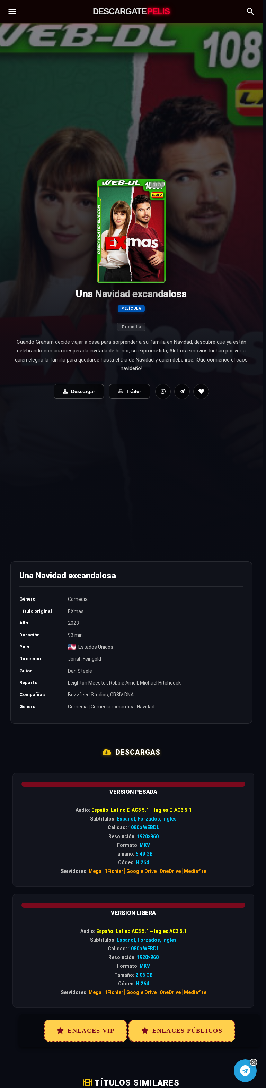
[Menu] (12, 11)
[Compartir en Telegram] (182, 391)
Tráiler (133, 391)
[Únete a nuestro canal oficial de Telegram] (245, 1070)
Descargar (83, 391)
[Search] (250, 11)
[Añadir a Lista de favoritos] (201, 391)
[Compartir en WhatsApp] (163, 391)
